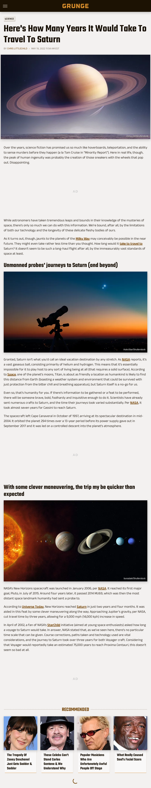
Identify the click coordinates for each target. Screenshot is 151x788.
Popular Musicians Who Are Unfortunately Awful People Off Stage (93, 761)
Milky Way (83, 238)
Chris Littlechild (17, 48)
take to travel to (131, 243)
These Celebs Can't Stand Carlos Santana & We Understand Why (56, 761)
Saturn (82, 606)
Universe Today (33, 606)
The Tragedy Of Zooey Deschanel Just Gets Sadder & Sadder (19, 761)
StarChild (53, 625)
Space (11, 374)
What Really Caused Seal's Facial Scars (130, 757)
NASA (126, 359)
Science (9, 18)
